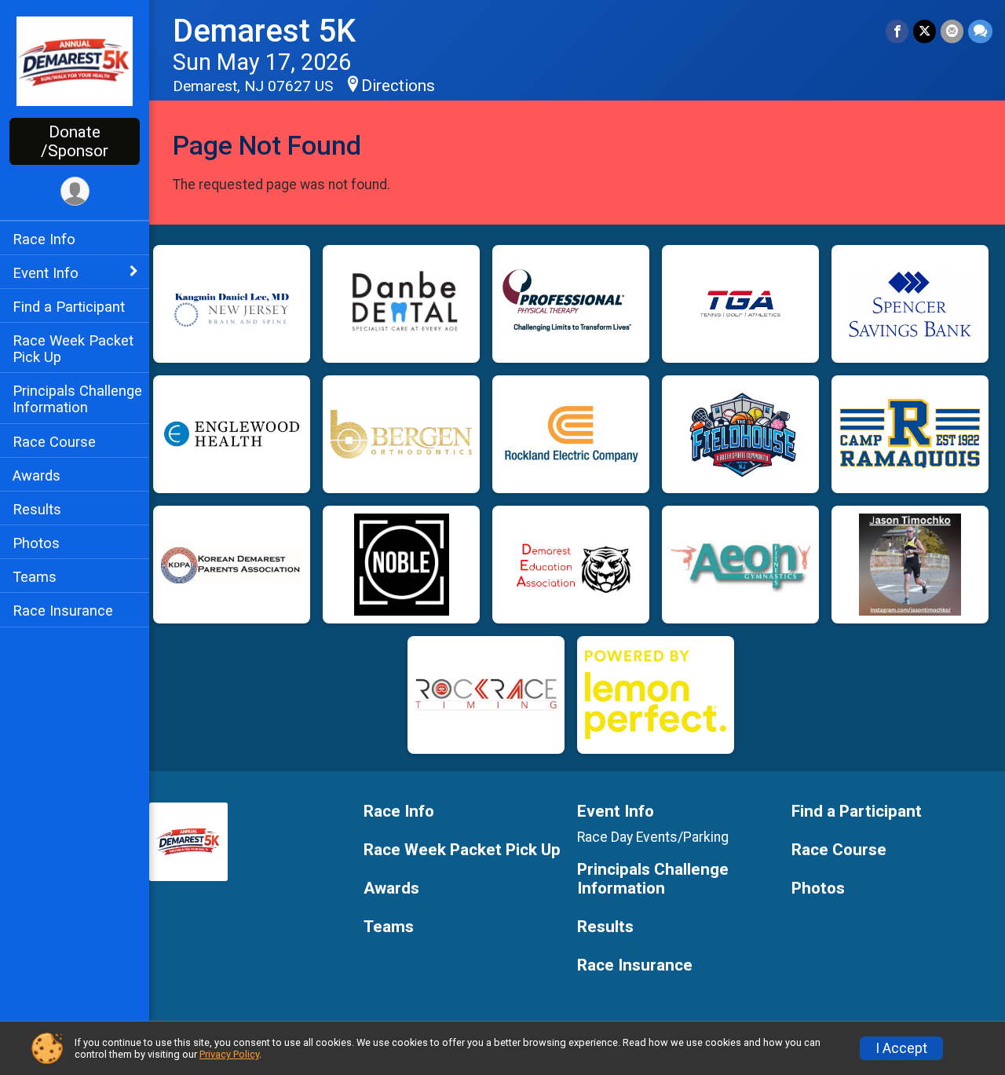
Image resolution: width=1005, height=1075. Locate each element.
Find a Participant (69, 306)
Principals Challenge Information (77, 398)
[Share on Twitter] (924, 31)
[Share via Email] (952, 31)
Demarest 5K (264, 31)
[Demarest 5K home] (74, 60)
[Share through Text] (980, 31)
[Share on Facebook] (897, 31)
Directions (398, 85)
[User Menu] (75, 191)
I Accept (901, 1048)
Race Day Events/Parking (653, 837)
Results (37, 509)
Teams (35, 577)
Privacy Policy (229, 1054)
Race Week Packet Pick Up (73, 348)
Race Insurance (63, 610)
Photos (36, 543)
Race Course (54, 441)
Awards (36, 475)
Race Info (44, 239)
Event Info (46, 273)
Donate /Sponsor (74, 141)
